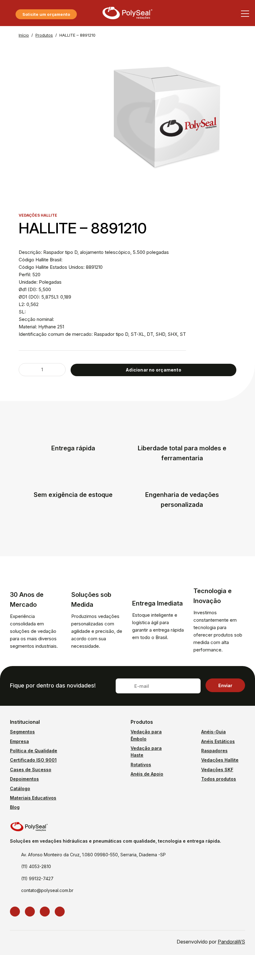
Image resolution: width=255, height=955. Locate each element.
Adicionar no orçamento (153, 369)
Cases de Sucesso (30, 769)
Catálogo (20, 788)
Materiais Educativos (33, 797)
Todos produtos (218, 779)
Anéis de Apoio (147, 774)
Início (24, 35)
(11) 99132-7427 (37, 878)
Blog (15, 807)
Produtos (44, 35)
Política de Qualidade (33, 750)
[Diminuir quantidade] (27, 369)
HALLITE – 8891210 (77, 35)
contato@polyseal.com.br (47, 890)
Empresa (19, 741)
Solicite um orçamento (46, 14)
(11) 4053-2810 (36, 866)
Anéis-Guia (213, 731)
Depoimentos (24, 779)
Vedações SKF (217, 769)
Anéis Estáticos (218, 741)
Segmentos (22, 731)
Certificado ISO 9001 (33, 760)
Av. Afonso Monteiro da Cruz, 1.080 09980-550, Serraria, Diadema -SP (93, 854)
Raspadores (214, 750)
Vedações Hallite (220, 760)
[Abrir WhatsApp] (239, 939)
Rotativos (141, 764)
